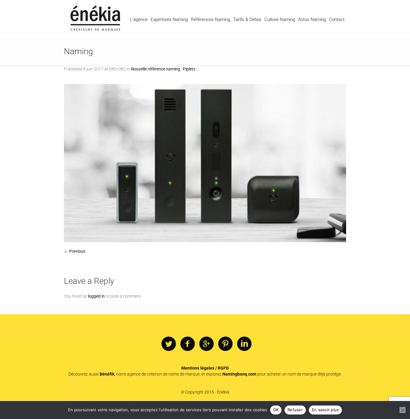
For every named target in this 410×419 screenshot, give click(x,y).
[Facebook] (187, 344)
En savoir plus (325, 409)
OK (276, 409)
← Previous (74, 251)
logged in (96, 296)
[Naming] (205, 163)
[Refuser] (402, 410)
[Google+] (206, 344)
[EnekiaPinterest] (225, 344)
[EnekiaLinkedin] (244, 344)
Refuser (295, 409)
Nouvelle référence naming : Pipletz (163, 69)
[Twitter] (168, 344)
